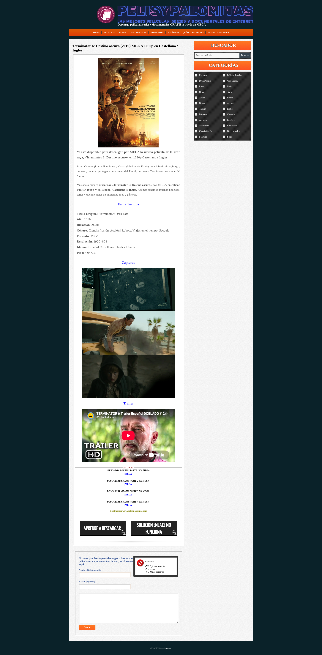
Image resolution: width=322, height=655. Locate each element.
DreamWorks (205, 81)
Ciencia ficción (205, 131)
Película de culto (234, 75)
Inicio (96, 33)
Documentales (138, 33)
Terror (230, 92)
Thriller (202, 109)
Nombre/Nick (90, 570)
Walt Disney (232, 81)
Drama (202, 103)
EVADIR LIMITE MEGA (218, 33)
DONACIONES (157, 33)
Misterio (203, 114)
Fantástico (231, 120)
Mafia (229, 86)
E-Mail (87, 581)
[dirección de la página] (106, 14)
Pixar (201, 86)
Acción (230, 103)
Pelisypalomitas (164, 648)
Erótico (230, 109)
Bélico (230, 97)
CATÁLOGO (173, 33)
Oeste (201, 92)
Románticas (232, 125)
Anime (202, 97)
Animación (204, 125)
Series (122, 33)
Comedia (231, 114)
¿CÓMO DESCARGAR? (193, 33)
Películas (109, 33)
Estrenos (203, 75)
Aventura (203, 120)
